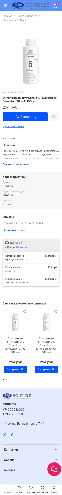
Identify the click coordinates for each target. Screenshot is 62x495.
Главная (7, 16)
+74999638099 (14, 410)
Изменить (21, 247)
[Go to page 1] (3, 379)
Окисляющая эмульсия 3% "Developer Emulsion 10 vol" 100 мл (15, 345)
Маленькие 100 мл (14, 20)
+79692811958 (13, 414)
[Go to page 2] (6, 379)
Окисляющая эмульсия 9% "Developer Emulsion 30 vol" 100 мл (46, 345)
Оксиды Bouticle (27, 16)
